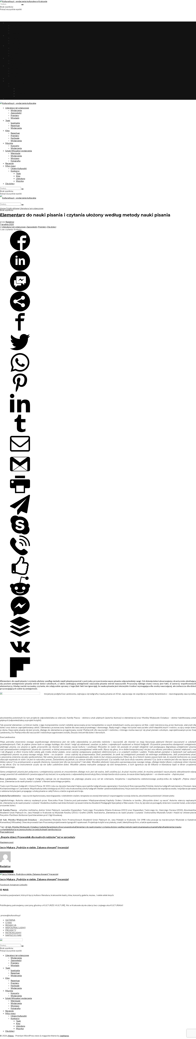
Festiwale (15, 53)
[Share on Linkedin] (20, 270)
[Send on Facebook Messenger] (20, 290)
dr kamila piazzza (53, 829)
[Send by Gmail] (20, 473)
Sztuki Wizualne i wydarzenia (18, 65)
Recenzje (9, 78)
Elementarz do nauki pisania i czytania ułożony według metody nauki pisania (109, 827)
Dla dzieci (9, 98)
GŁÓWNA (10, 920)
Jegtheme (64, 1035)
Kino (7, 45)
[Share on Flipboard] (20, 676)
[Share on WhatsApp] (20, 371)
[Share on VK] (20, 656)
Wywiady (15, 33)
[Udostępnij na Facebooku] (20, 249)
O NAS (8, 922)
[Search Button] (22, 4)
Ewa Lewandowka (67, 827)
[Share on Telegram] (20, 514)
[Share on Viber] (20, 554)
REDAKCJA (10, 925)
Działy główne (12, 208)
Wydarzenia (16, 25)
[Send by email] (20, 453)
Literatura (20, 93)
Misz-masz (10, 81)
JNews (10, 1035)
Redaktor (10, 221)
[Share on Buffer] (20, 635)
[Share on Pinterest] (20, 392)
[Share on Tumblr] (20, 432)
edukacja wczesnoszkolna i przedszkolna (26, 829)
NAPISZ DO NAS (13, 935)
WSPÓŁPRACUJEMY (15, 927)
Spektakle (15, 38)
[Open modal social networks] (20, 310)
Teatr (7, 35)
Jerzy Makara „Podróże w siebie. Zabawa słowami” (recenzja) (34, 879)
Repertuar (15, 40)
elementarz (171, 827)
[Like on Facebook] (20, 574)
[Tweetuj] (20, 351)
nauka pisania (150, 827)
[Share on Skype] (20, 534)
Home (3, 208)
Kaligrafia (161, 827)
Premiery (15, 30)
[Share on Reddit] (20, 595)
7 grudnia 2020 (7, 224)
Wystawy (15, 73)
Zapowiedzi (16, 28)
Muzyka (9, 58)
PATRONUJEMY (13, 932)
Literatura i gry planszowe (17, 23)
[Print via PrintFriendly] (20, 493)
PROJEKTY (10, 930)
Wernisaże (15, 68)
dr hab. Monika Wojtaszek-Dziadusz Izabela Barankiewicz (32, 827)
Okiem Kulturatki (19, 83)
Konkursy (15, 86)
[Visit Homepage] (23, 1)
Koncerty (15, 60)
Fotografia (15, 76)
